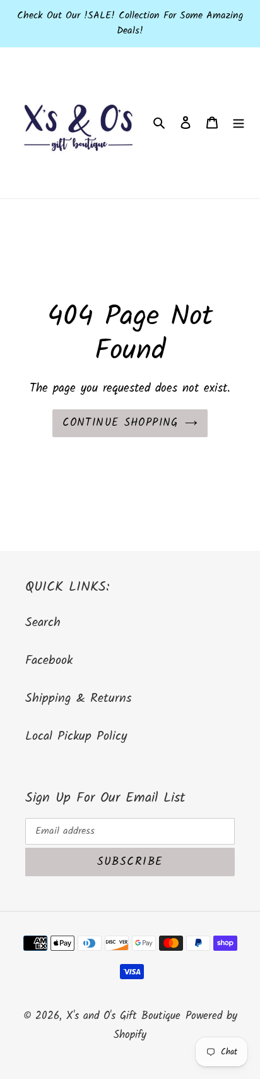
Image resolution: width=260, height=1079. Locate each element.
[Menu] (238, 123)
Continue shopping (120, 422)
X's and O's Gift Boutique (123, 1016)
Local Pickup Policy (76, 736)
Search (43, 623)
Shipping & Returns (78, 699)
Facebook (49, 661)
